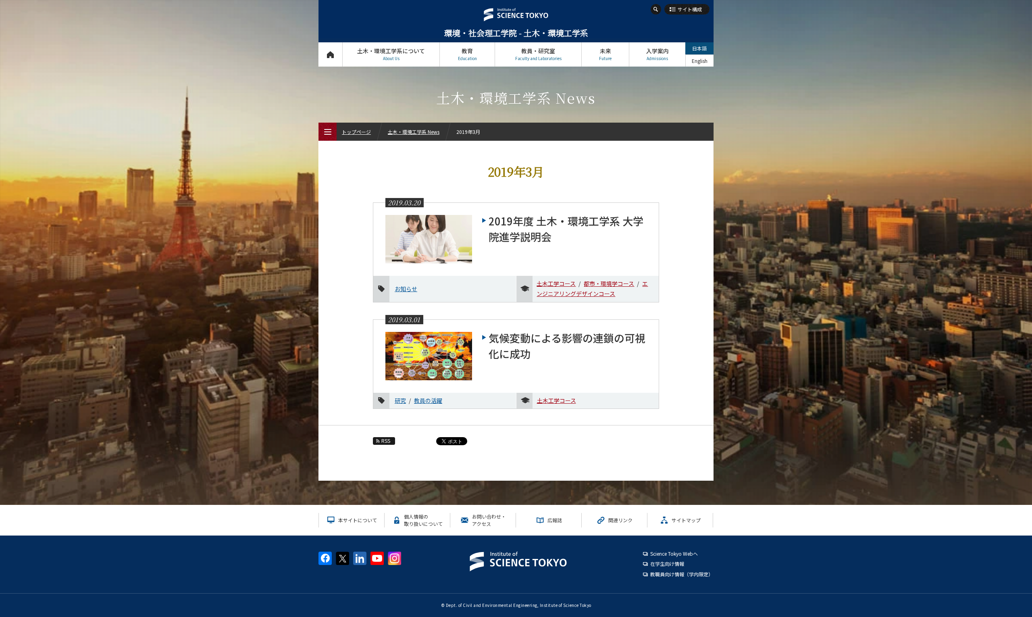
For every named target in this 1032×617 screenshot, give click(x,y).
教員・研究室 (538, 54)
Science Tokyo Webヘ (674, 553)
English (699, 60)
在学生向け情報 (667, 563)
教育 (467, 54)
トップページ (330, 54)
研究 (400, 400)
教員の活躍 (428, 400)
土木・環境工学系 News (413, 131)
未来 (605, 54)
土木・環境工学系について (391, 54)
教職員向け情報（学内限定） (681, 574)
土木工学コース (556, 283)
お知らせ (406, 289)
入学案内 (657, 54)
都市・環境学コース (609, 283)
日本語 (699, 48)
